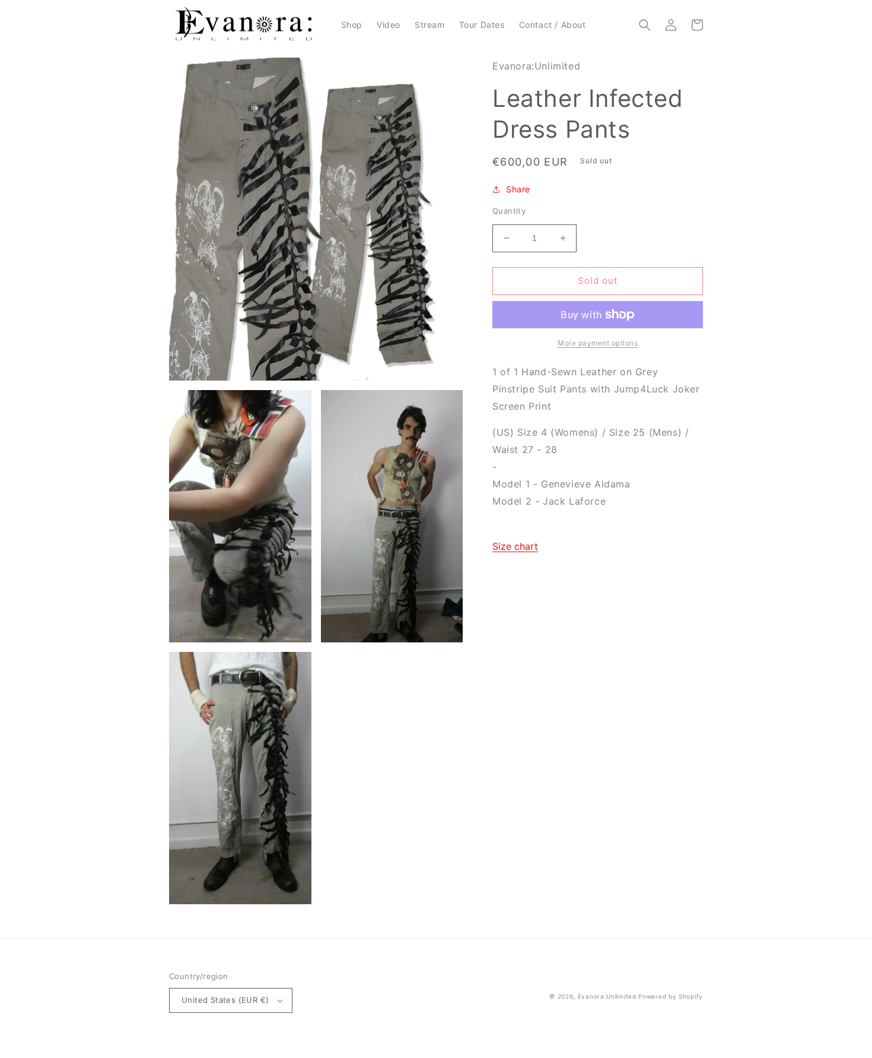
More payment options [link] (598, 342)
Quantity (509, 211)
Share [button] (518, 189)
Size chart (515, 546)
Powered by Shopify (670, 996)
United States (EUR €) (225, 1000)
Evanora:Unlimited (607, 996)
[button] (645, 25)
